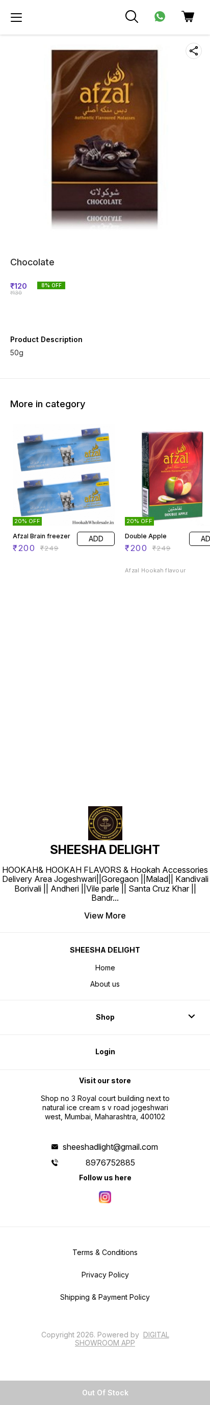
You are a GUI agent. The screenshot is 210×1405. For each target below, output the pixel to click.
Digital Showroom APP (122, 1338)
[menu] (16, 17)
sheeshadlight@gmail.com (110, 1146)
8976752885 (110, 1162)
